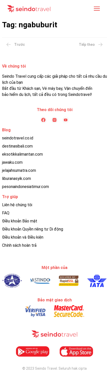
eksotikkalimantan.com (22, 154)
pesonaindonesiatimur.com (25, 186)
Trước (19, 45)
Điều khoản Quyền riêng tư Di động (32, 229)
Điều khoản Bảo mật (19, 221)
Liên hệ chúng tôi (17, 204)
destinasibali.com (17, 146)
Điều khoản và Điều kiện (22, 237)
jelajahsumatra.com (19, 170)
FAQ (5, 213)
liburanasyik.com (16, 178)
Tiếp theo (87, 45)
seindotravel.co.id (17, 138)
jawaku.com (12, 162)
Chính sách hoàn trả (19, 245)
